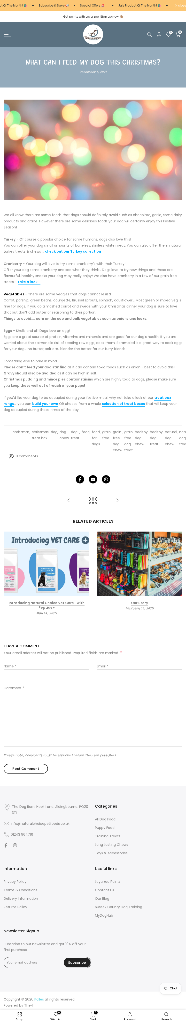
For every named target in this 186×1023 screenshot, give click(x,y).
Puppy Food (105, 828)
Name (10, 666)
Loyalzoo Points (108, 881)
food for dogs (96, 438)
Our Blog (102, 898)
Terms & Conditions (20, 890)
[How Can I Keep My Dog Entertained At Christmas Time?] (117, 501)
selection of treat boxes (123, 403)
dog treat (75, 435)
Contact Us (104, 890)
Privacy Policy (15, 881)
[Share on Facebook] (80, 479)
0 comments (27, 456)
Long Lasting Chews (111, 844)
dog (54, 432)
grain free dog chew (117, 441)
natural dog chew (171, 438)
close (181, 5)
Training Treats (107, 836)
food (86, 432)
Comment (14, 688)
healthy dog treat (156, 438)
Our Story (139, 602)
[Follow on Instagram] (15, 845)
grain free (106, 435)
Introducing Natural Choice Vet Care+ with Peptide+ (47, 605)
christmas (21, 432)
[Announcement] (48, 5)
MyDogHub (104, 915)
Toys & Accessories (111, 853)
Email (102, 666)
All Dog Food (105, 819)
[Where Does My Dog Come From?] (69, 501)
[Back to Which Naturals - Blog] (93, 501)
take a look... (29, 281)
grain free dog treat (128, 441)
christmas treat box (40, 435)
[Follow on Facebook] (6, 845)
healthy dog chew (141, 438)
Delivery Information (21, 898)
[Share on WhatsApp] (106, 479)
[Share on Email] (93, 479)
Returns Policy (15, 907)
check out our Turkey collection (73, 251)
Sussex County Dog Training (118, 907)
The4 (28, 1005)
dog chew (64, 435)
